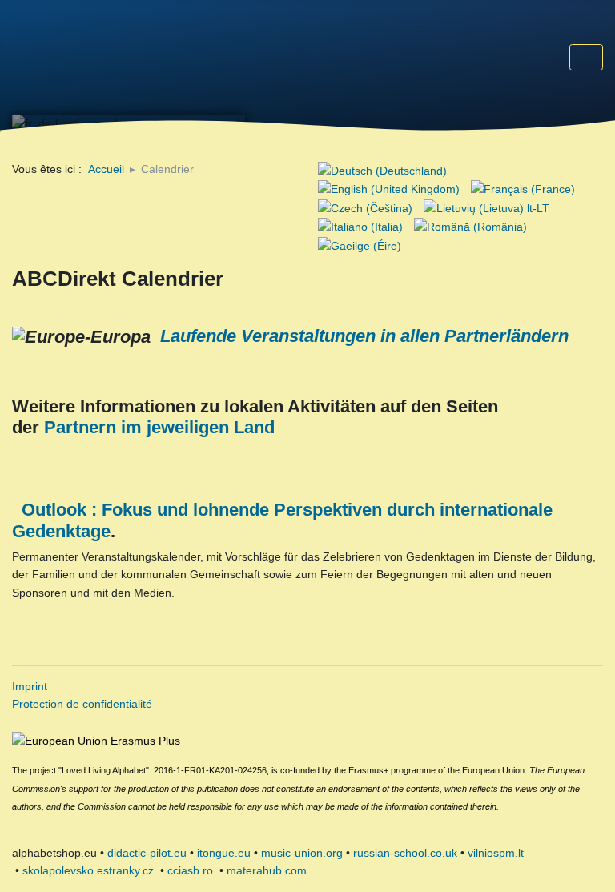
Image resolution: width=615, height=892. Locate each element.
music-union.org (302, 852)
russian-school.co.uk (405, 852)
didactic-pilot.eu (147, 852)
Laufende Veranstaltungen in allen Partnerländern (364, 336)
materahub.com (267, 870)
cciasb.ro (190, 870)
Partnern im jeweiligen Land (159, 427)
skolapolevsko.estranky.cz (88, 870)
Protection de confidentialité (82, 703)
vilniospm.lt (496, 852)
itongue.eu (224, 852)
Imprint (29, 686)
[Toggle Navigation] (586, 57)
